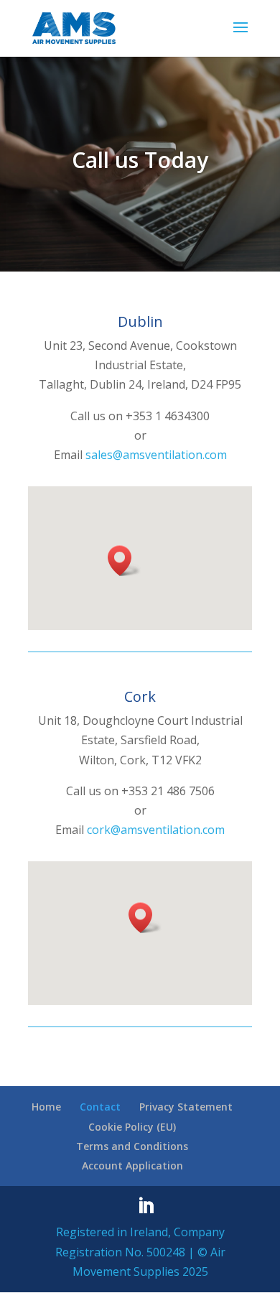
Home (46, 1106)
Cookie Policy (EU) (132, 1127)
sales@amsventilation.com (156, 455)
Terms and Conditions (132, 1146)
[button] (124, 560)
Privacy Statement (186, 1106)
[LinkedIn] (145, 1206)
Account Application (132, 1165)
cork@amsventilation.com (156, 830)
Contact (100, 1106)
